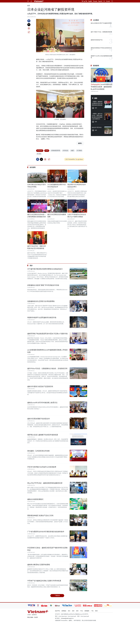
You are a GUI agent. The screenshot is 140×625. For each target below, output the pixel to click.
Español (100, 1)
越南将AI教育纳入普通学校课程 (38, 565)
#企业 (46, 150)
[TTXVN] (31, 605)
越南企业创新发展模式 (35, 499)
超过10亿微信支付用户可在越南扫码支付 (101, 23)
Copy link (28, 32)
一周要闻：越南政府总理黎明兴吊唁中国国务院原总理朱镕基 (97, 103)
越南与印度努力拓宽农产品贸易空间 (40, 386)
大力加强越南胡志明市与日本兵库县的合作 (56, 186)
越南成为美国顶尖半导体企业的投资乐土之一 (101, 48)
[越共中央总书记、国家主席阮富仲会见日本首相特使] (37, 237)
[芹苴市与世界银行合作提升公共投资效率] (78, 471)
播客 (95, 98)
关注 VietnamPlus (70, 159)
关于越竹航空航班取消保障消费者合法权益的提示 (45, 269)
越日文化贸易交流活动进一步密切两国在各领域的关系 (36, 216)
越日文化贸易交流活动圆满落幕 (56, 216)
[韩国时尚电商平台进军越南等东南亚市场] (78, 322)
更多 (31, 265)
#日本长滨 (39, 150)
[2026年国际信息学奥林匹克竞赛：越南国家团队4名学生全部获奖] (102, 75)
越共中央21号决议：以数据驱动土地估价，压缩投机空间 (47, 368)
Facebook (28, 20)
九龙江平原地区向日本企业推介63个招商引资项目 (76, 216)
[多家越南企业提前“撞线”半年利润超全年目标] (78, 290)
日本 (40, 153)
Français (95, 1)
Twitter (28, 24)
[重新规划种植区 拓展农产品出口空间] (78, 520)
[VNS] (67, 605)
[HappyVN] (108, 605)
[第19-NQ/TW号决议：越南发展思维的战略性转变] (78, 487)
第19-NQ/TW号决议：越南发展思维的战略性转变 (44, 483)
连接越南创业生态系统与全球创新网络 (41, 301)
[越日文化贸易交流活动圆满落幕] (57, 206)
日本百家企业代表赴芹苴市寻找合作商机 (36, 186)
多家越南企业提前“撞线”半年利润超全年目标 (43, 285)
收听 (96, 107)
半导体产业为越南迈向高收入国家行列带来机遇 (44, 581)
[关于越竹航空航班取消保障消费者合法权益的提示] (78, 273)
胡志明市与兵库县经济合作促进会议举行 (76, 186)
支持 (73, 611)
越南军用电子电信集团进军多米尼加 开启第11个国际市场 (47, 334)
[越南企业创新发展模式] (78, 504)
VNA (81, 611)
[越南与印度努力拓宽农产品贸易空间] (78, 391)
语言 (77, 611)
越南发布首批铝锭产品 (96, 40)
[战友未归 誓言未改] (108, 130)
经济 (28, 5)
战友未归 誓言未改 (97, 127)
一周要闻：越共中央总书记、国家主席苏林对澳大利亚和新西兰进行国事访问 (97, 116)
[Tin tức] (44, 605)
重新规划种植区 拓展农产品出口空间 (40, 515)
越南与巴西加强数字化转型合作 (38, 419)
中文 (104, 1)
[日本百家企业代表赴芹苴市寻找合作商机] (37, 176)
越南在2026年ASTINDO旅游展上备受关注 (42, 402)
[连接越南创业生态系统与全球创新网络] (78, 306)
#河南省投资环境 (55, 150)
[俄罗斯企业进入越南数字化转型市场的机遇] (78, 439)
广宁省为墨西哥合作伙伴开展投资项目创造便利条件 (45, 532)
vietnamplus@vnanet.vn (67, 618)
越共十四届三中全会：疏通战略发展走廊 (101, 32)
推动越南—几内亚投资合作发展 (38, 451)
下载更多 (57, 595)
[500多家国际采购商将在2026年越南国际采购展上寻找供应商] (78, 354)
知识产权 (57, 611)
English (90, 1)
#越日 (72, 150)
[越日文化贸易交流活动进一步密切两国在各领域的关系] (37, 206)
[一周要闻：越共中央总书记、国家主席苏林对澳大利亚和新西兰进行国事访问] (108, 116)
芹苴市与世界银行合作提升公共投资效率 (41, 467)
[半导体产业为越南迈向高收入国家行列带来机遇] (78, 585)
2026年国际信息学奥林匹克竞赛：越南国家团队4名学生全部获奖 (101, 86)
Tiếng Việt (84, 1)
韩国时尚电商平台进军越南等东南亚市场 (41, 317)
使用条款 (64, 611)
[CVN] (77, 605)
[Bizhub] (57, 605)
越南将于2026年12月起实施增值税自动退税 (101, 56)
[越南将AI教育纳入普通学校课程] (78, 569)
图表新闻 (96, 65)
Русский (108, 1)
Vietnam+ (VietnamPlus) (38, 1)
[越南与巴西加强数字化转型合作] (78, 423)
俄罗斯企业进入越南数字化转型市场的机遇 (42, 435)
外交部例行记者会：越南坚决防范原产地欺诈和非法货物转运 (47, 549)
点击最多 (96, 20)
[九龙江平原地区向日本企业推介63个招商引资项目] (77, 206)
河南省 (80, 150)
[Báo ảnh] (98, 605)
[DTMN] (87, 605)
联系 (96, 611)
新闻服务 (87, 611)
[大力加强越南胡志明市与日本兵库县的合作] (57, 176)
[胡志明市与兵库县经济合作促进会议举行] (77, 176)
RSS (69, 611)
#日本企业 (65, 150)
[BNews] (51, 605)
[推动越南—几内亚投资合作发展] (78, 455)
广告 (92, 611)
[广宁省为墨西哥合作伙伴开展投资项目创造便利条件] (78, 536)
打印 (28, 28)
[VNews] (38, 605)
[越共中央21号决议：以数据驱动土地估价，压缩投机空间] (78, 373)
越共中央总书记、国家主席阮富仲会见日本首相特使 (36, 247)
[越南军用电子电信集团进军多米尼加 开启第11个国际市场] (78, 338)
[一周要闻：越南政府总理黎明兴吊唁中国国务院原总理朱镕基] (108, 104)
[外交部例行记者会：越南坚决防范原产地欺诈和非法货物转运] (78, 552)
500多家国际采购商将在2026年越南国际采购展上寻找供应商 (47, 351)
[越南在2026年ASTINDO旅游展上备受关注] (78, 407)
